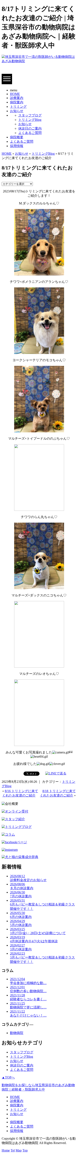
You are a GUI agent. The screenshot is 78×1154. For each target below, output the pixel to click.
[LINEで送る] (55, 773)
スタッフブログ (30, 115)
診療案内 (16, 98)
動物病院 (16, 1033)
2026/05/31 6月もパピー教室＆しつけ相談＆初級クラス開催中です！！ (42, 904)
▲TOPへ (8, 1077)
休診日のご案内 (30, 128)
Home (6, 1150)
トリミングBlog (29, 119)
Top (25, 1150)
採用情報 (16, 146)
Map (19, 1150)
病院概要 (16, 137)
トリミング (18, 106)
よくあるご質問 (30, 133)
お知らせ (16, 111)
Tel (13, 1150)
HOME (15, 94)
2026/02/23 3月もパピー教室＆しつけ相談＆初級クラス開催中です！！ (42, 958)
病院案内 (16, 102)
